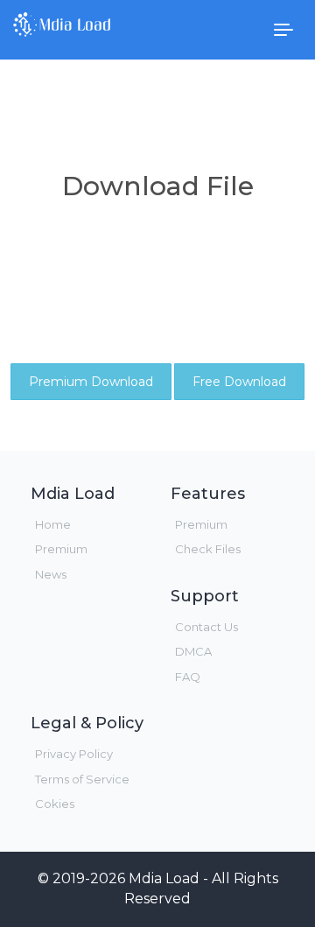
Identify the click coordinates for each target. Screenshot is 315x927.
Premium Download (91, 382)
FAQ (187, 677)
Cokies (54, 804)
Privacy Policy (74, 754)
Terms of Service (82, 779)
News (50, 574)
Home (53, 524)
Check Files (208, 549)
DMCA (193, 651)
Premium (61, 549)
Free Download (239, 382)
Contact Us (206, 627)
